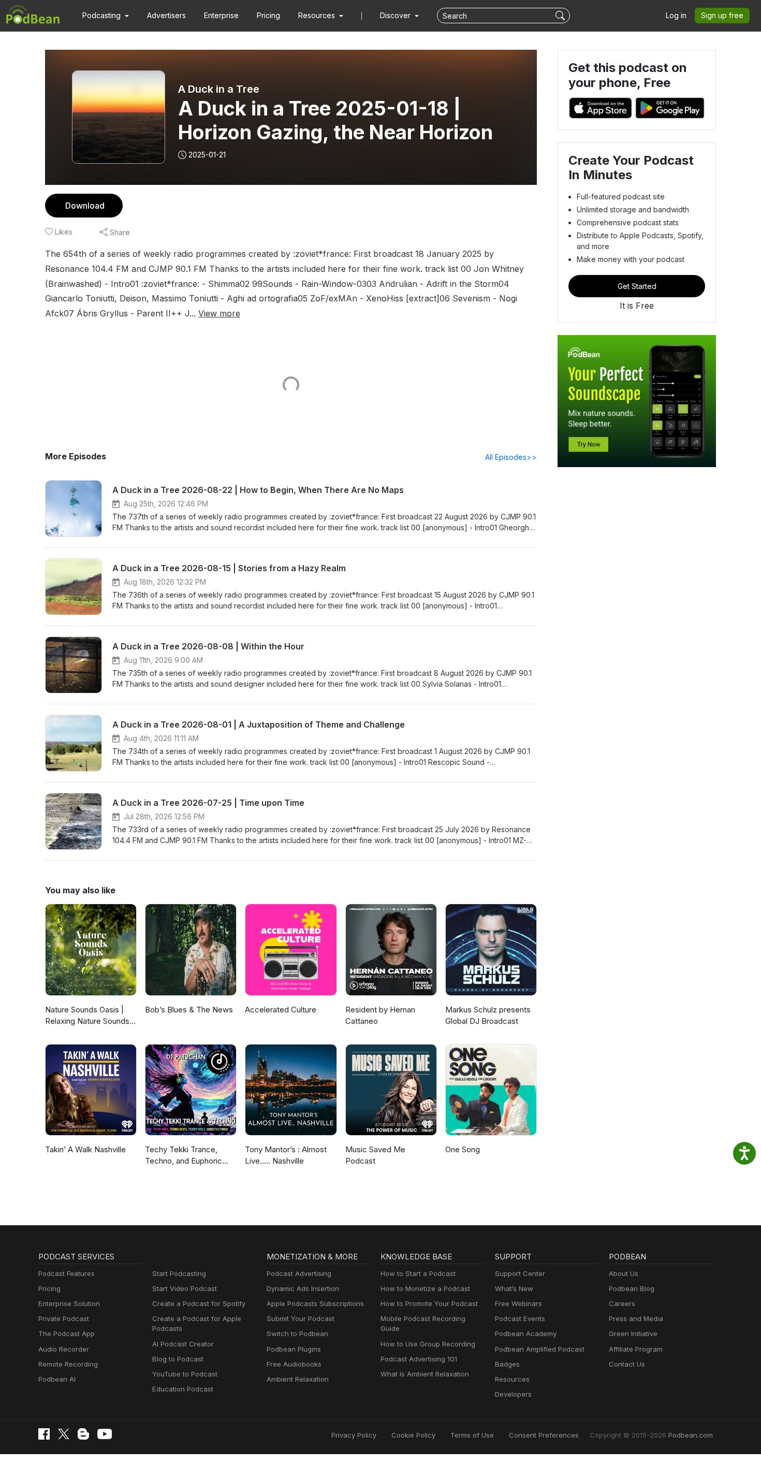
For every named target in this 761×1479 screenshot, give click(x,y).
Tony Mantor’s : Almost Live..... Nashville (286, 1155)
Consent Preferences (544, 1435)
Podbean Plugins (294, 1349)
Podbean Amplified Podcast (539, 1349)
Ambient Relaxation (298, 1379)
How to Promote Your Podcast (429, 1303)
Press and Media (636, 1318)
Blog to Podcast (177, 1359)
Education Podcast (182, 1389)
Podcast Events (520, 1318)
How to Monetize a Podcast (425, 1288)
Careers (622, 1303)
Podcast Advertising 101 (418, 1359)
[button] (105, 15)
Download (85, 205)
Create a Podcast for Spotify (198, 1303)
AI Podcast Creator (183, 1344)
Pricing (268, 15)
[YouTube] (104, 1434)
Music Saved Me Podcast (375, 1155)
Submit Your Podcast (300, 1318)
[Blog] (83, 1434)
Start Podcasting (179, 1273)
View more (219, 313)
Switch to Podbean (297, 1333)
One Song (462, 1149)
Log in (676, 15)
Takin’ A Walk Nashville (85, 1149)
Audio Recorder (63, 1349)
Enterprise (221, 15)
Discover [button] (396, 15)
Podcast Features (66, 1273)
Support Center (520, 1273)
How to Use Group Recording (427, 1344)
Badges (507, 1364)
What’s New (514, 1288)
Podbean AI (57, 1379)
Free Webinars (518, 1303)
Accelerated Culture (280, 1009)
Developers (513, 1394)
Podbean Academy (526, 1333)
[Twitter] (63, 1434)
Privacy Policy (353, 1435)
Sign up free (722, 15)
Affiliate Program (636, 1349)
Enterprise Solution (69, 1303)
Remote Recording (68, 1364)
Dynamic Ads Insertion (303, 1288)
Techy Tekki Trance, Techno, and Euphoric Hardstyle (183, 1155)
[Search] (561, 15)
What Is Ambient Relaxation (424, 1374)
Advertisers (166, 15)
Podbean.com (690, 1435)
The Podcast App (66, 1333)
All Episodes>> (511, 457)
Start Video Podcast (184, 1288)
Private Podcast (63, 1318)
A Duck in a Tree (218, 89)
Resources (512, 1379)
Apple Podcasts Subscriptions (315, 1303)
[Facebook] (44, 1434)
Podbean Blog (631, 1288)
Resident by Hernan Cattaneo (380, 1015)
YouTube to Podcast (184, 1374)
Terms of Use (472, 1435)
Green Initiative (633, 1333)
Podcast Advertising (299, 1273)
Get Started (637, 286)
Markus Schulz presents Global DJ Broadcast (488, 1015)
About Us (623, 1273)
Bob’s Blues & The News (189, 1009)
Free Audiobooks (294, 1364)
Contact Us (627, 1364)
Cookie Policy (413, 1435)
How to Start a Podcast (418, 1273)
